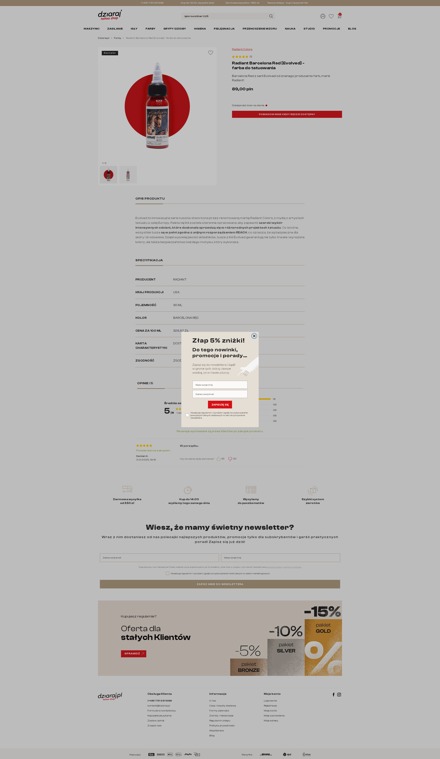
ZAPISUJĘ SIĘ (220, 404)
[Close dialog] (254, 336)
